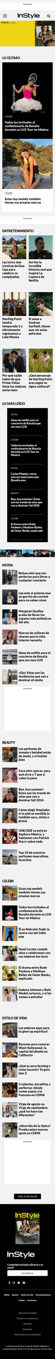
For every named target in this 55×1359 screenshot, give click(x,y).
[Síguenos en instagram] (14, 1282)
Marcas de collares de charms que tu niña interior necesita (34, 636)
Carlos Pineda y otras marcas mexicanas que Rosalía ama (25, 477)
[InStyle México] (29, 15)
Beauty (15, 493)
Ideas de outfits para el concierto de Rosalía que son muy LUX (26, 423)
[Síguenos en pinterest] (24, 1282)
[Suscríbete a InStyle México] (27, 33)
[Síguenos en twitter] (18, 1282)
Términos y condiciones (27, 1318)
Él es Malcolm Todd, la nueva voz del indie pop (34, 932)
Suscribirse (27, 1273)
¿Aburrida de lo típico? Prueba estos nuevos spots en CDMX (35, 1129)
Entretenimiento (43, 1295)
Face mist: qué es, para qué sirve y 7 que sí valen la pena (34, 774)
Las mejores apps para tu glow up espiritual (34, 1029)
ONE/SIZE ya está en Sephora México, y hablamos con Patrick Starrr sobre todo (34, 836)
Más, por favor (27, 1196)
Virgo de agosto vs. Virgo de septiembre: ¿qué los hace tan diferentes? (33, 1109)
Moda (14, 414)
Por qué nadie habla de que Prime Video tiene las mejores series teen (14, 383)
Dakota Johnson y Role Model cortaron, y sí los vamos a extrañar (35, 993)
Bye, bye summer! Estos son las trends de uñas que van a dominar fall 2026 (26, 502)
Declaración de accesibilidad (27, 1334)
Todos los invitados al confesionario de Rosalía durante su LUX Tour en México (27, 125)
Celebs (8, 116)
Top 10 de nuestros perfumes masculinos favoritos (33, 856)
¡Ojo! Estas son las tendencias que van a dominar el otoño (33, 676)
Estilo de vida (14, 1018)
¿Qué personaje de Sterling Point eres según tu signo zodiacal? (40, 381)
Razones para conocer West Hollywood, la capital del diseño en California (34, 1049)
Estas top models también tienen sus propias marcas (23, 200)
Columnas (32, 1300)
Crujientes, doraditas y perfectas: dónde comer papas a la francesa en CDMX (35, 1089)
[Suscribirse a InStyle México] (27, 1228)
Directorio (27, 1329)
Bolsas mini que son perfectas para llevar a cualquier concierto (34, 576)
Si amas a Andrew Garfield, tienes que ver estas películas (39, 326)
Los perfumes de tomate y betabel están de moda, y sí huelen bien (35, 754)
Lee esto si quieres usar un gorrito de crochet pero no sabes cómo (35, 596)
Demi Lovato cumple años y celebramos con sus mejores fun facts (34, 952)
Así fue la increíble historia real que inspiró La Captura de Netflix (40, 271)
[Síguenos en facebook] (9, 1282)
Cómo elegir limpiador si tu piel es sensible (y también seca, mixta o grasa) (34, 815)
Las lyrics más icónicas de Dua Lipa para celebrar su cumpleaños (13, 269)
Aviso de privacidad (27, 1313)
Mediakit (27, 1324)
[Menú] (5, 16)
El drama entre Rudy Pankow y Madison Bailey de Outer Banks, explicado (27, 527)
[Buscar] (48, 16)
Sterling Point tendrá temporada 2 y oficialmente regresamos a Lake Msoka (12, 328)
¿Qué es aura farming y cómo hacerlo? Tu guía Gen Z (34, 1069)
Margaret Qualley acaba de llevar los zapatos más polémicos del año (35, 616)
